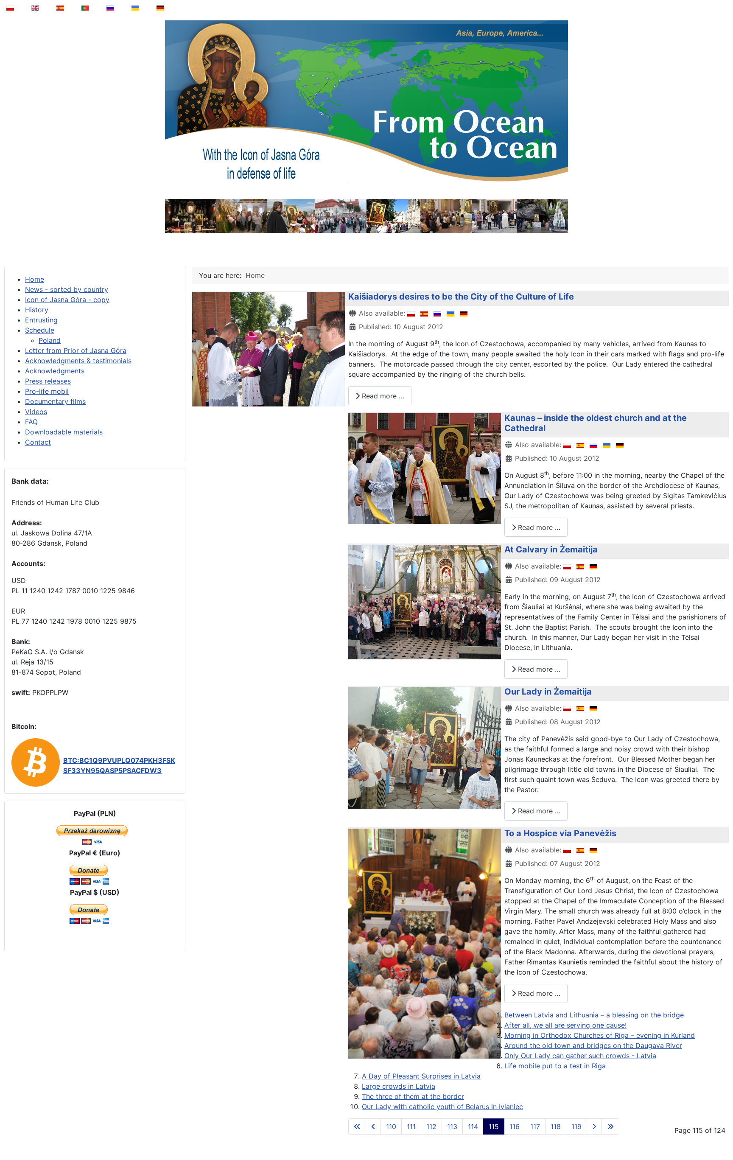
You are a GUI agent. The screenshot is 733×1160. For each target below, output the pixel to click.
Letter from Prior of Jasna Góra (75, 350)
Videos (36, 411)
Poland (50, 340)
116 (514, 1126)
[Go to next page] (594, 1126)
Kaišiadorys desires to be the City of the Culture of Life (461, 296)
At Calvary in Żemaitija (551, 549)
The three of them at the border (413, 1096)
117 (535, 1126)
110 (391, 1126)
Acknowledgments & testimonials (78, 360)
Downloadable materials (64, 432)
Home (34, 279)
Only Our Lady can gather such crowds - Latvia (580, 1055)
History (36, 309)
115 (494, 1126)
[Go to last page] (610, 1126)
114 (473, 1126)
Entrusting (41, 320)
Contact (38, 442)
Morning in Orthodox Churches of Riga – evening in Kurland (599, 1035)
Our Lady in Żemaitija (548, 691)
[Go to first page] (357, 1126)
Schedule (39, 330)
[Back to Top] (721, 1132)
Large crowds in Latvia (398, 1086)
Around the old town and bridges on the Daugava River (593, 1045)
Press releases (48, 381)
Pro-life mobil (47, 391)
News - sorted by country (66, 289)
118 (556, 1126)
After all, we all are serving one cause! (565, 1025)
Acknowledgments (54, 371)
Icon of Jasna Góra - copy (67, 299)
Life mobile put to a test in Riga (555, 1066)
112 (431, 1126)
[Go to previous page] (373, 1126)
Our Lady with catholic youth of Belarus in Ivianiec (442, 1106)
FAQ (31, 421)
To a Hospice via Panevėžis (560, 833)
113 (452, 1126)
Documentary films (55, 401)
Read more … (382, 396)
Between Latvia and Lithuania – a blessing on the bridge (594, 1015)
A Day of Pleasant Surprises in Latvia (421, 1076)
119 (576, 1126)
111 (411, 1126)
